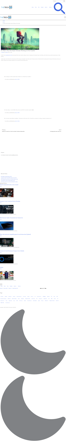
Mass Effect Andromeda (3, 298)
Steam (14, 300)
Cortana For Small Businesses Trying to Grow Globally (12, 250)
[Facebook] (44, 288)
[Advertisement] (31, 67)
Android (6, 296)
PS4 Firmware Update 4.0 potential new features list (11, 217)
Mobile (19, 298)
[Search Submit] (64, 1)
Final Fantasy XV (39, 296)
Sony (6, 300)
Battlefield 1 (10, 296)
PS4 (51, 298)
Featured (42, 7)
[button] (47, 7)
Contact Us (10, 288)
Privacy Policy (6, 288)
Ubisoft (25, 300)
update (39, 300)
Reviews (50, 7)
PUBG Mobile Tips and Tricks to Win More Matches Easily (9, 179)
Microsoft (9, 298)
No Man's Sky (33, 298)
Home (33, 7)
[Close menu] (1, 284)
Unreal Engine (35, 300)
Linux (54, 296)
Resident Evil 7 (2, 300)
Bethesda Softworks (19, 296)
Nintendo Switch (27, 298)
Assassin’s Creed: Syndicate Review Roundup (10, 201)
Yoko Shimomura (7, 302)
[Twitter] (40, 288)
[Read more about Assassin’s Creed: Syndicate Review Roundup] (6, 209)
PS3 (48, 298)
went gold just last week (8, 55)
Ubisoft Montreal (29, 300)
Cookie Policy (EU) (15, 288)
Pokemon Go (45, 298)
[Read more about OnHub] (6, 275)
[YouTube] (45, 288)
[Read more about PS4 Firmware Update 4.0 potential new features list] (6, 225)
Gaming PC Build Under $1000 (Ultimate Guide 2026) (9, 177)
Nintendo (22, 298)
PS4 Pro (55, 298)
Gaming (44, 296)
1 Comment (2, 52)
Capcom (28, 296)
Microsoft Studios (14, 298)
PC (36, 298)
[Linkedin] (41, 288)
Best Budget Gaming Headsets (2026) (6, 176)
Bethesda (14, 296)
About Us (1, 288)
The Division (20, 300)
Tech (38, 7)
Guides (46, 7)
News (36, 7)
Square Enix (10, 300)
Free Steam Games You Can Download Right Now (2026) (9, 181)
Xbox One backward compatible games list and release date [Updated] (15, 234)
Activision (2, 296)
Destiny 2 (32, 296)
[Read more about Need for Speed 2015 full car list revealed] (6, 192)
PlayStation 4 (40, 298)
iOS (51, 296)
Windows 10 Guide (52, 300)
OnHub (1, 267)
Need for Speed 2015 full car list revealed (9, 184)
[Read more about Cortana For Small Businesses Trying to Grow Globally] (6, 258)
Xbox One (2, 302)
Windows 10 (46, 300)
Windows (42, 300)
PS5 (57, 298)
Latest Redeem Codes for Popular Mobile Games (8, 180)
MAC (57, 296)
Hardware (48, 296)
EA (35, 296)
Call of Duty (24, 296)
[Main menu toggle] (65, 17)
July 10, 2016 (17, 79)
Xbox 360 (57, 300)
